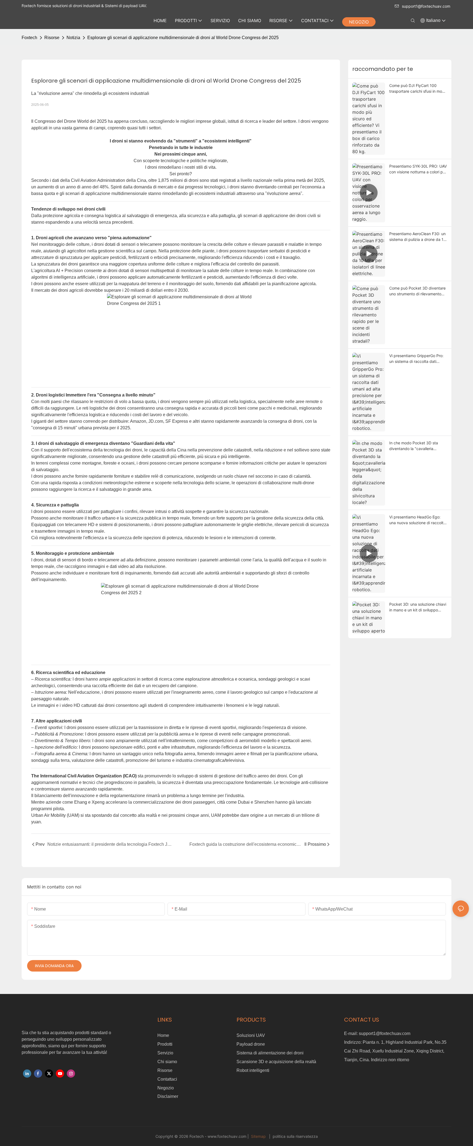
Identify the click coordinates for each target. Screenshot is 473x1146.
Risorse (51, 37)
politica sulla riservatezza (295, 1136)
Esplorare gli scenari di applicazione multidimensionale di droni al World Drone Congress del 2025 (183, 37)
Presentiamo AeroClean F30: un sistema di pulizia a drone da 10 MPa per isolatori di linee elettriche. (417, 236)
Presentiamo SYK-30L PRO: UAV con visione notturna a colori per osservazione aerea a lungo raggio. (418, 169)
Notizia (73, 37)
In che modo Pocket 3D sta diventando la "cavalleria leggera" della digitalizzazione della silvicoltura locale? (416, 446)
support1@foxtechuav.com (426, 6)
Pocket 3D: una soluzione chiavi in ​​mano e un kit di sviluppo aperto (417, 607)
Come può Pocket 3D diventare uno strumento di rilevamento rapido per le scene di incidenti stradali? (417, 291)
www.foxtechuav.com (227, 1136)
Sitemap (258, 1136)
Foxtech (29, 37)
